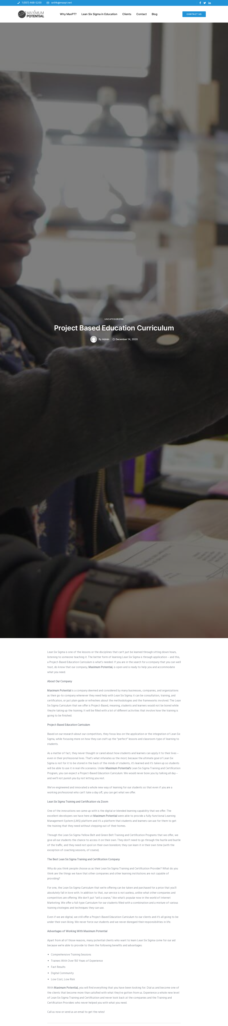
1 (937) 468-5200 (32, 3)
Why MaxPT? (68, 14)
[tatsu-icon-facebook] (200, 3)
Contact (141, 14)
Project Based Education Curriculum (114, 328)
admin (105, 339)
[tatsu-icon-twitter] (204, 3)
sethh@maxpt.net (61, 3)
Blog (154, 14)
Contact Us (194, 14)
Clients (126, 14)
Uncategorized (114, 319)
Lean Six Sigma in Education (99, 14)
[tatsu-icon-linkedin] (209, 3)
